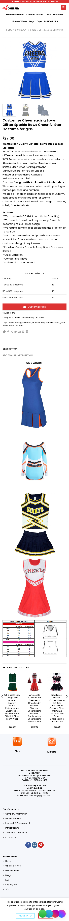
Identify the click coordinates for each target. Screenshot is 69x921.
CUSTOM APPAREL (14, 14)
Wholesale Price (13, 866)
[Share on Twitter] (15, 332)
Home (9, 30)
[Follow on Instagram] (34, 845)
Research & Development (17, 823)
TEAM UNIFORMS (54, 14)
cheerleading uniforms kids (45, 322)
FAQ (7, 880)
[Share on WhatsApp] (4, 332)
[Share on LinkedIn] (27, 332)
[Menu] (63, 7)
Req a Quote (11, 884)
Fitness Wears (19, 21)
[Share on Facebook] (8, 332)
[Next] (61, 69)
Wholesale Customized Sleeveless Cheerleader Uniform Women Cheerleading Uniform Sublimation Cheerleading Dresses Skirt (34, 708)
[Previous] (8, 69)
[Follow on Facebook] (28, 845)
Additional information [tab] (18, 355)
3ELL (7, 889)
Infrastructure (12, 828)
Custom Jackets (34, 14)
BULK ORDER (51, 21)
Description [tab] (10, 349)
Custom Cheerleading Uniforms (46, 30)
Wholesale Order (13, 818)
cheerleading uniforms (20, 322)
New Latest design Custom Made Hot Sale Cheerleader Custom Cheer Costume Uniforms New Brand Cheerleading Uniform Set (56, 708)
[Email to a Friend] (19, 332)
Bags (31, 21)
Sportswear (21, 30)
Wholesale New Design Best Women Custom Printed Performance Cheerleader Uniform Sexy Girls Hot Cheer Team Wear (12, 707)
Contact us (11, 837)
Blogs (8, 875)
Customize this (37, 307)
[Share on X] (12, 332)
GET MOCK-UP (12, 870)
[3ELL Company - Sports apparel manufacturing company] (11, 7)
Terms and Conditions (16, 832)
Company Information (16, 814)
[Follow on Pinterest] (41, 845)
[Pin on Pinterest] (23, 332)
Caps (39, 21)
